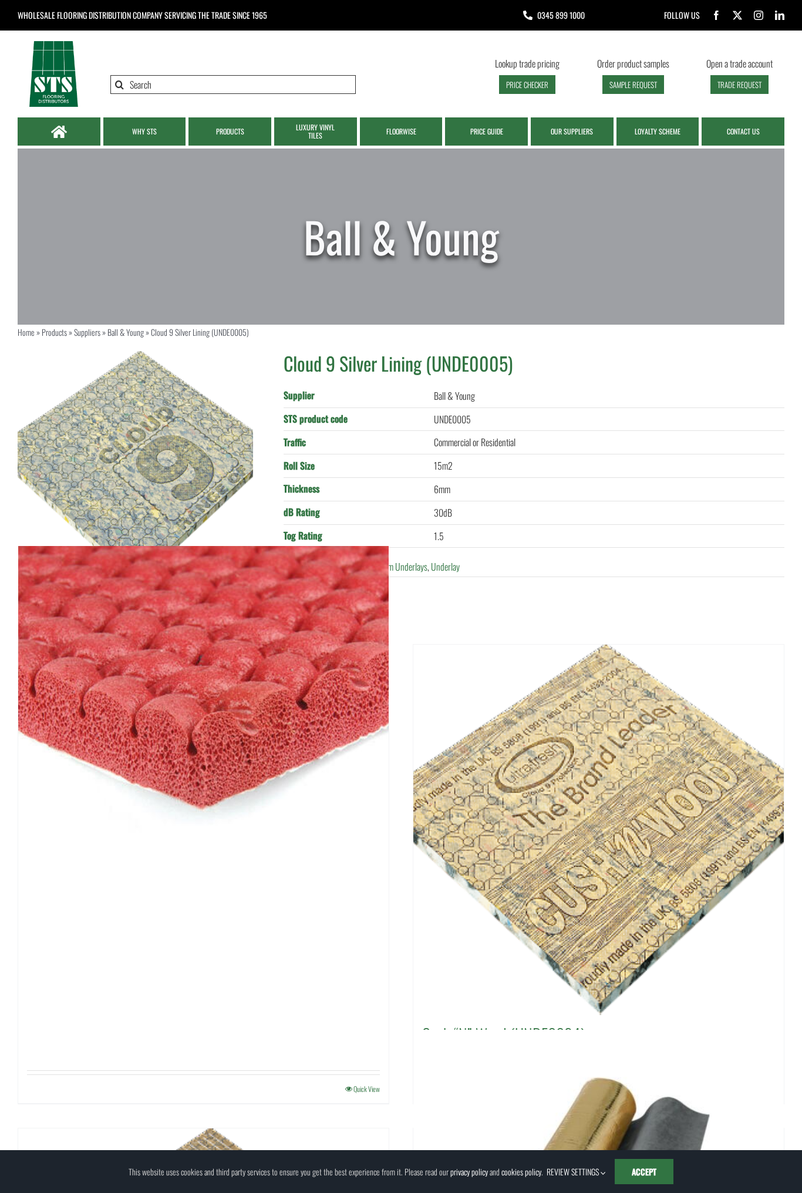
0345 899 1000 (561, 15)
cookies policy (521, 1171)
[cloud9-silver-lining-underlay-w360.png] (135, 469)
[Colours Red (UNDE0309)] (203, 731)
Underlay (445, 567)
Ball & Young (125, 332)
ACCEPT (644, 1171)
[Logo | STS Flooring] (53, 44)
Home (26, 332)
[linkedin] (779, 15)
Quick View (366, 1089)
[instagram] (758, 15)
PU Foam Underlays (396, 567)
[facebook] (716, 15)
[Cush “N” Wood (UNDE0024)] (598, 830)
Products (54, 332)
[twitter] (737, 15)
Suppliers (87, 332)
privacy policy (469, 1171)
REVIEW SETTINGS (574, 1171)
